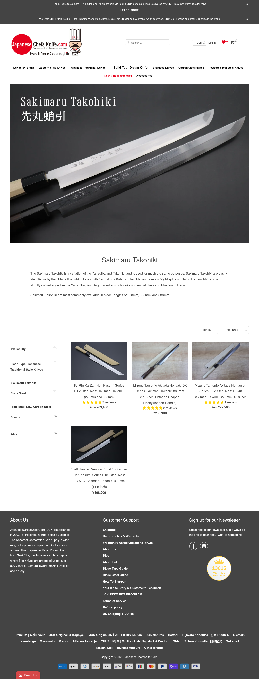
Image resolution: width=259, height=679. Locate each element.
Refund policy (112, 607)
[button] (92, 402)
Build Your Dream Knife (130, 67)
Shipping (109, 529)
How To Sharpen (114, 581)
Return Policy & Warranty (121, 536)
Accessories (144, 75)
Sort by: (207, 330)
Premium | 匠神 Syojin (29, 634)
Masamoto (47, 641)
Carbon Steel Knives (191, 67)
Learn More (129, 10)
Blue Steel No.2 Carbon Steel (31, 407)
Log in (212, 42)
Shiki (176, 641)
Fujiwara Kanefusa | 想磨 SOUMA (205, 634)
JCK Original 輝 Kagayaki (67, 634)
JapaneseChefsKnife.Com (140, 657)
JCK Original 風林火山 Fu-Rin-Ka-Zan (115, 634)
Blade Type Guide (115, 568)
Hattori (173, 634)
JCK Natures (155, 634)
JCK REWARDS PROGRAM (122, 594)
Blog (106, 555)
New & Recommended (118, 75)
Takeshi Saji (104, 647)
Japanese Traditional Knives (88, 67)
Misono (64, 641)
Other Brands (153, 647)
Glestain (239, 634)
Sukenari (232, 641)
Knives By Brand (23, 67)
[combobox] (147, 42)
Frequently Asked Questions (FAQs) (128, 542)
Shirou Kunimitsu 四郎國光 (203, 641)
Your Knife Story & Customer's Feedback (132, 588)
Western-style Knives (52, 67)
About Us (109, 549)
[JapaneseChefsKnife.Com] (46, 42)
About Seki (110, 562)
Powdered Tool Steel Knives (226, 67)
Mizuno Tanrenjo (85, 641)
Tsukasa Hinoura (128, 647)
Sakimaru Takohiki (130, 259)
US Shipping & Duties (118, 613)
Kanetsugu (28, 641)
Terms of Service (114, 601)
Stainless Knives (163, 67)
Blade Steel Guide (115, 575)
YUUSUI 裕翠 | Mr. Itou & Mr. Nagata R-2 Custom (135, 641)
